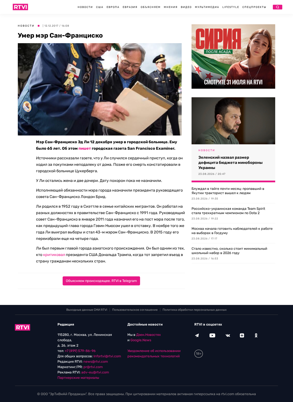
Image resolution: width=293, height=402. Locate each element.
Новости (85, 7)
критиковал (54, 254)
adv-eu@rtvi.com (95, 372)
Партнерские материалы (78, 378)
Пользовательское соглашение (135, 310)
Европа (113, 7)
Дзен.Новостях (148, 335)
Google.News (140, 340)
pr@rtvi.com (93, 367)
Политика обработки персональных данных (195, 310)
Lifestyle (230, 7)
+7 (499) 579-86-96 (80, 351)
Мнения (171, 7)
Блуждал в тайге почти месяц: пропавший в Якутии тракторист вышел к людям (228, 191)
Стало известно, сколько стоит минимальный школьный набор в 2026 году (229, 251)
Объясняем (151, 7)
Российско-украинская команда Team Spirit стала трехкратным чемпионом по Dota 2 (228, 211)
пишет (85, 148)
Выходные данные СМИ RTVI (86, 310)
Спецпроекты (254, 7)
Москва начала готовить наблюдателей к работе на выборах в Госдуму (232, 231)
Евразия (130, 7)
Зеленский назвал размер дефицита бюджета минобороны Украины (230, 162)
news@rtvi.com (95, 361)
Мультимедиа (207, 7)
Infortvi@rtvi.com (107, 356)
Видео (186, 7)
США (99, 7)
